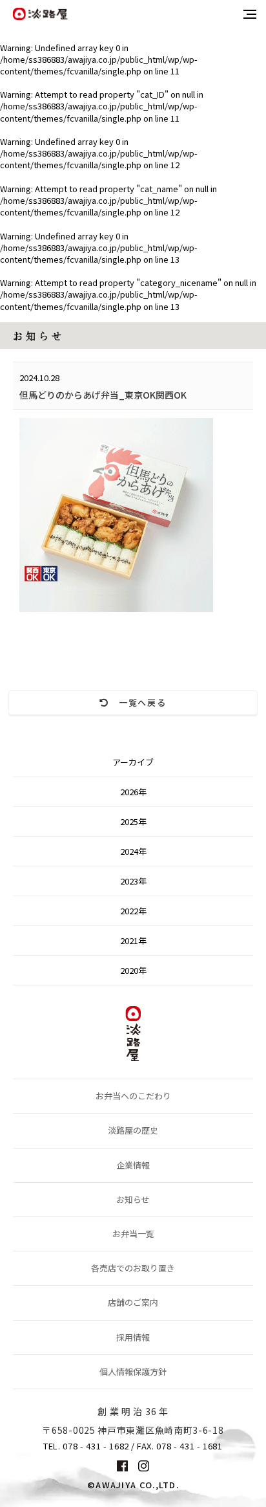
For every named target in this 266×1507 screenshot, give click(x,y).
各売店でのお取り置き (133, 1268)
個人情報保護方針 (133, 1371)
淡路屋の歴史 (133, 1130)
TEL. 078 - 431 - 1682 (86, 1446)
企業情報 (133, 1165)
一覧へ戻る (138, 702)
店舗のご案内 (133, 1302)
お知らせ (133, 1199)
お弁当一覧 (133, 1233)
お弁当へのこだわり (133, 1096)
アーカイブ (133, 762)
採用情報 (133, 1337)
